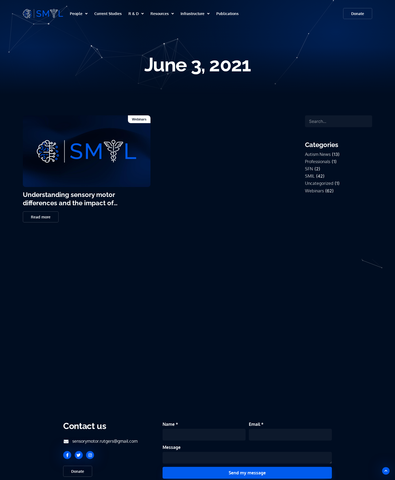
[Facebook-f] (67, 455)
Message (172, 447)
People (76, 13)
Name (169, 424)
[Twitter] (79, 455)
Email (255, 424)
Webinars (139, 119)
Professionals (317, 161)
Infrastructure (192, 13)
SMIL (310, 176)
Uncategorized (319, 183)
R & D (133, 13)
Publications (227, 13)
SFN (309, 168)
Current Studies (108, 13)
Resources (159, 13)
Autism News (318, 154)
